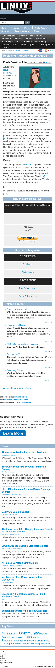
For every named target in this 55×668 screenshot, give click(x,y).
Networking (40, 41)
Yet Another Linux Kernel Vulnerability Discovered (22, 578)
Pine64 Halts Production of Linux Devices (24, 452)
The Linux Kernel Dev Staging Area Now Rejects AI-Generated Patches (27, 530)
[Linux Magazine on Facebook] (40, 50)
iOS (14, 44)
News (3, 28)
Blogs (27, 28)
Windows (20, 643)
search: (3, 18)
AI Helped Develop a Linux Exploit (20, 562)
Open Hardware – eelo (17, 309)
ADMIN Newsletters (22, 402)
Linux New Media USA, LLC (45, 666)
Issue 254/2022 (7, 71)
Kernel (13, 494)
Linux (8, 548)
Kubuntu (7, 472)
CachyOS (11, 514)
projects (13, 472)
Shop (36, 31)
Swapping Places (15, 370)
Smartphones (47, 44)
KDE (3, 472)
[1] (4, 138)
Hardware (15, 637)
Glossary (5, 666)
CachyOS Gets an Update (15, 511)
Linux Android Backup (17, 325)
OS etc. (23, 44)
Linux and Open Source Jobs (16, 399)
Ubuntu (4, 599)
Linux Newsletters (21, 396)
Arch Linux (5, 514)
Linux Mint (18, 494)
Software (28, 41)
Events (5, 637)
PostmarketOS (13, 354)
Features (15, 28)
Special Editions (22, 31)
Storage (13, 455)
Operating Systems (11, 41)
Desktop (4, 548)
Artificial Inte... (5, 534)
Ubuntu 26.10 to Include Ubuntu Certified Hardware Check (23, 595)
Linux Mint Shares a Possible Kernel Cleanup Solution (26, 490)
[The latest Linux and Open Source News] (45, 50)
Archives (5, 31)
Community (29, 633)
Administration (6, 494)
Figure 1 (30, 164)
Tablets (5, 47)
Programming (10, 640)
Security (17, 534)
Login (51, 50)
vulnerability (19, 566)
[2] (44, 176)
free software (31, 643)
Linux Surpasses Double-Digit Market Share (25, 545)
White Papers (41, 28)
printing (33, 44)
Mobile (36, 637)
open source (44, 643)
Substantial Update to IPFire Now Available (24, 610)
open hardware (6, 455)
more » (48, 322)
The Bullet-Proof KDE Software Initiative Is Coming (24, 468)
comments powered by (17, 387)
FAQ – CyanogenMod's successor (22, 344)
